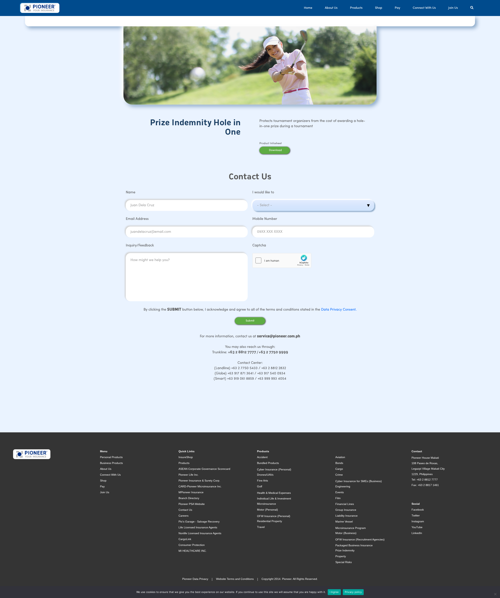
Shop (378, 8)
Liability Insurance (346, 515)
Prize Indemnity (344, 550)
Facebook (418, 509)
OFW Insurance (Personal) (273, 516)
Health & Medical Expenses (274, 492)
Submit (250, 320)
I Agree (334, 592)
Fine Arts (262, 480)
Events (339, 492)
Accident (262, 457)
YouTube (417, 527)
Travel (261, 527)
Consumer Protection (192, 544)
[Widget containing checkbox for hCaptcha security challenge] (281, 260)
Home (308, 8)
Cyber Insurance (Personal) (274, 469)
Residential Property (269, 521)
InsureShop (186, 457)
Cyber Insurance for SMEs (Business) (358, 481)
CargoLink (185, 539)
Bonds (339, 463)
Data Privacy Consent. (339, 310)
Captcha (259, 245)
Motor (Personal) (267, 509)
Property (340, 556)
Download (275, 150)
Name (130, 192)
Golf (259, 486)
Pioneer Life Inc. (189, 474)
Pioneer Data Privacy (195, 578)
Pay (397, 8)
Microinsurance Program (350, 528)
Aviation (340, 457)
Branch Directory (189, 498)
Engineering (342, 486)
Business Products (111, 463)
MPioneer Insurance (191, 492)
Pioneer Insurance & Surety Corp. (199, 480)
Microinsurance (266, 503)
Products (356, 8)
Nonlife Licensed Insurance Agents (200, 533)
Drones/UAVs (265, 474)
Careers (183, 515)
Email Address (137, 219)
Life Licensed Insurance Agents (198, 527)
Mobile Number (264, 219)
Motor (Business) (345, 533)
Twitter (416, 515)
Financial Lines (344, 504)
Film (338, 498)
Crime (339, 474)
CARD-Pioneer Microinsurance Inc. (200, 486)
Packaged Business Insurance (354, 545)
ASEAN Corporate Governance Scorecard (204, 468)
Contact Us (185, 509)
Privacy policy (353, 592)
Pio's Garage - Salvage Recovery (199, 521)
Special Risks (343, 562)
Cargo (339, 468)
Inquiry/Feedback (140, 245)
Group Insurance (345, 509)
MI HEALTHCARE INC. (193, 550)
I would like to (263, 192)
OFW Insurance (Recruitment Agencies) (360, 539)
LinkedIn (417, 533)
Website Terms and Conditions (235, 578)
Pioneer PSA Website (192, 504)
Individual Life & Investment (274, 498)
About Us (331, 8)
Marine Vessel (344, 521)
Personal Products (111, 457)
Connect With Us (424, 8)
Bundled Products (268, 463)
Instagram (418, 521)
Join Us (453, 8)
